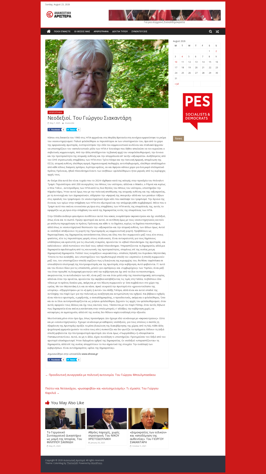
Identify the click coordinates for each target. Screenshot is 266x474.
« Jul (177, 83)
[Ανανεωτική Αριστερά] (48, 31)
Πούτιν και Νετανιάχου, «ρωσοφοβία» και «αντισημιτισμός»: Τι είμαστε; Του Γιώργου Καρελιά (102, 390)
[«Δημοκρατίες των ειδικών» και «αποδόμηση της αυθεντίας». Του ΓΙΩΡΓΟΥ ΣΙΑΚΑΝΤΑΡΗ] (148, 410)
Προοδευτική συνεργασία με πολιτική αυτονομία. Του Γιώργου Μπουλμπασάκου (100, 375)
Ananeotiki (69, 123)
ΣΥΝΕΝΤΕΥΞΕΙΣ (139, 31)
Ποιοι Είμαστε (62, 31)
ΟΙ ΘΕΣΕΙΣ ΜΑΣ (82, 31)
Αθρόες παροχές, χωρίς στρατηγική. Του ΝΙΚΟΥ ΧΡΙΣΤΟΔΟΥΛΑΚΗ (103, 435)
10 (176, 61)
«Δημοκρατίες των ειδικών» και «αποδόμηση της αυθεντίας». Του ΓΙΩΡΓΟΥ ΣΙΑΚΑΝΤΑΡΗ (148, 437)
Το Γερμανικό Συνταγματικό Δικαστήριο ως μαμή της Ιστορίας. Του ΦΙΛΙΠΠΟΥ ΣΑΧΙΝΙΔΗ (64, 437)
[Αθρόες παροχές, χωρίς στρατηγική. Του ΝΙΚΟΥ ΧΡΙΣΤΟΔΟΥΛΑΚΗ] (107, 410)
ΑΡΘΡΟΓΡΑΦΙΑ (101, 31)
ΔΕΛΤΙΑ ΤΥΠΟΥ (120, 31)
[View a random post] (217, 31)
